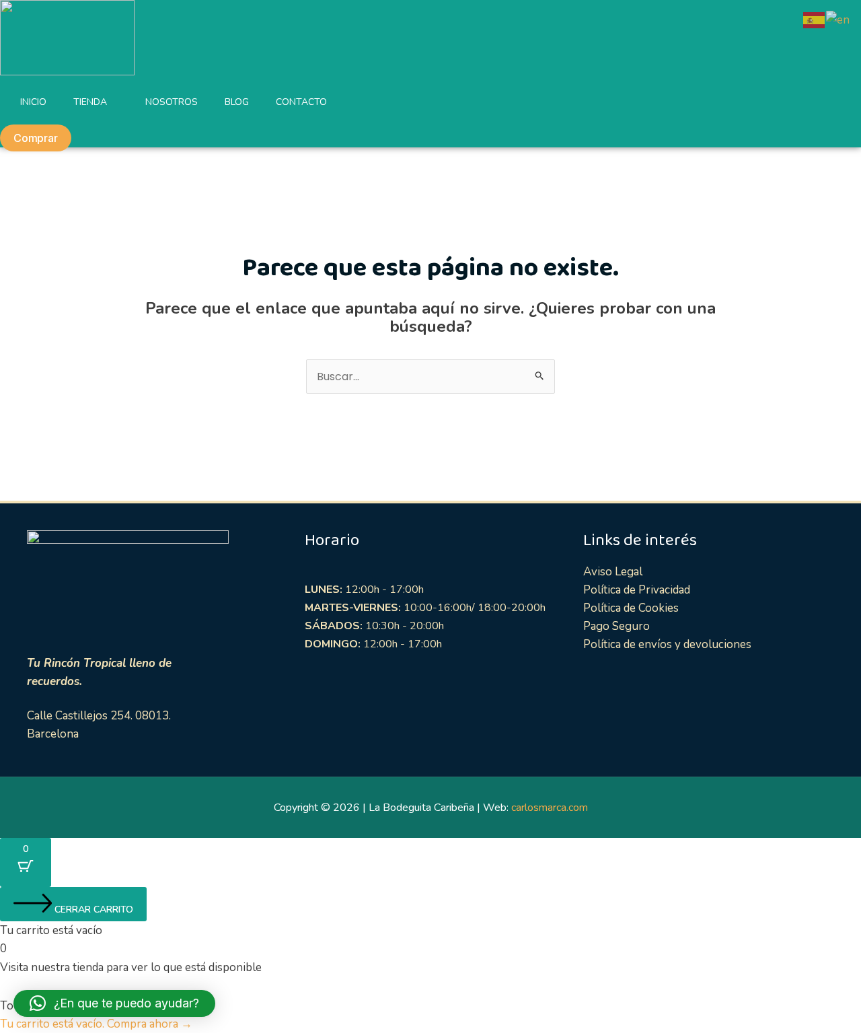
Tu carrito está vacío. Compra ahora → (96, 1024)
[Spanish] (814, 19)
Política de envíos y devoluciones (667, 644)
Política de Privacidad (636, 590)
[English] (838, 19)
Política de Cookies (631, 608)
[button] (114, 1003)
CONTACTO (301, 102)
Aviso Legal (612, 571)
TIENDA (90, 102)
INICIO (33, 102)
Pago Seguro (616, 626)
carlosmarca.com (549, 807)
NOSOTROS (171, 102)
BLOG (237, 102)
